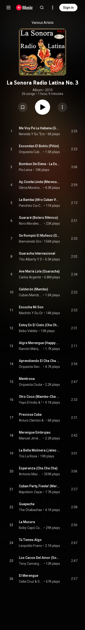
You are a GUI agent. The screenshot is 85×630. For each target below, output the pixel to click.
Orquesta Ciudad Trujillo (36, 384)
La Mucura (27, 522)
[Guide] (8, 7)
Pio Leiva (25, 170)
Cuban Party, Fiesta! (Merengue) (39, 486)
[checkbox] (74, 131)
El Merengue (28, 575)
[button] (22, 107)
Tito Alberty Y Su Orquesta (39, 259)
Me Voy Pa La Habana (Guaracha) (39, 128)
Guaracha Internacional (37, 253)
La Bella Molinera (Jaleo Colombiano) (39, 450)
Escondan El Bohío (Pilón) (39, 146)
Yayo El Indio (28, 402)
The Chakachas (30, 510)
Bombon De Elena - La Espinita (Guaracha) (39, 164)
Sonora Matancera (40, 581)
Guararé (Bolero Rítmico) (38, 217)
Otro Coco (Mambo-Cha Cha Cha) (39, 396)
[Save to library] (23, 107)
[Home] (24, 7)
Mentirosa (27, 379)
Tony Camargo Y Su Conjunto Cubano (31, 563)
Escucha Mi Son (31, 307)
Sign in (68, 7)
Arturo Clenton (30, 420)
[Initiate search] (42, 7)
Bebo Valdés (28, 331)
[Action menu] (62, 107)
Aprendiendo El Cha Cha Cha (39, 361)
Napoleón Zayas (31, 492)
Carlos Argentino (31, 277)
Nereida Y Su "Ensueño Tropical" (43, 134)
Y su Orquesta (41, 402)
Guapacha (26, 504)
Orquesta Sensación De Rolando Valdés (30, 367)
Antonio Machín (30, 474)
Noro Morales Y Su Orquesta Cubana (31, 223)
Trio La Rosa (28, 456)
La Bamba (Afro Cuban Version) (39, 200)
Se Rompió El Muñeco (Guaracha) (39, 235)
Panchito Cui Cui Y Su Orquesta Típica (31, 205)
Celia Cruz (26, 581)
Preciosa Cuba (30, 414)
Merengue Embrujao (35, 432)
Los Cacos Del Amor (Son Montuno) (39, 558)
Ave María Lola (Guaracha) (39, 271)
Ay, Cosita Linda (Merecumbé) (39, 182)
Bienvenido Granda (33, 241)
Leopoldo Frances (32, 546)
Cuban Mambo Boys (30, 295)
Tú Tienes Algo (30, 540)
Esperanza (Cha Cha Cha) (38, 468)
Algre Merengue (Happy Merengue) (39, 343)
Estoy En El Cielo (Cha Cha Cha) (39, 325)
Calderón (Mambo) (33, 289)
